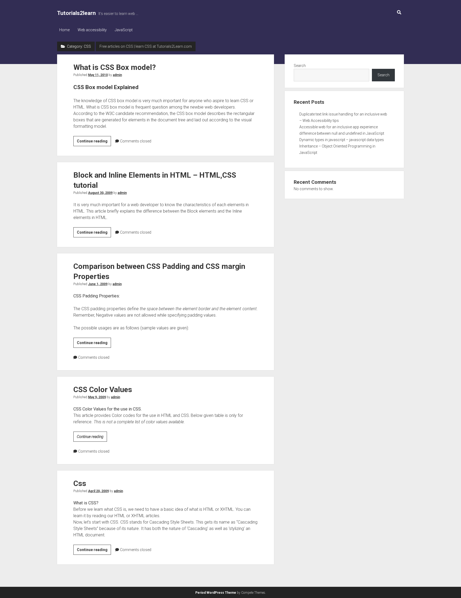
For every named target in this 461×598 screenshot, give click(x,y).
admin (117, 75)
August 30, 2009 (100, 193)
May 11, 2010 (98, 75)
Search (300, 65)
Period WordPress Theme (215, 593)
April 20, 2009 (98, 491)
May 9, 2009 (97, 397)
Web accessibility (92, 30)
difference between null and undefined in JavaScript (341, 133)
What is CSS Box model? (114, 67)
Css (79, 483)
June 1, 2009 (98, 284)
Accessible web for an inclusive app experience (338, 127)
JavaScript (124, 30)
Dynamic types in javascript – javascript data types (341, 140)
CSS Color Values (102, 389)
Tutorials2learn (76, 13)
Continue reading (94, 142)
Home (64, 30)
